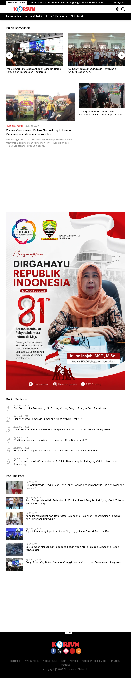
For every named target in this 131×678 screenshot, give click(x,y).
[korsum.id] (24, 9)
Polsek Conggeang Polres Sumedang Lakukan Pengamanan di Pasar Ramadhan (38, 132)
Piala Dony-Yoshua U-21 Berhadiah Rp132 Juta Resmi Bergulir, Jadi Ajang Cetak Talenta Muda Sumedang (66, 463)
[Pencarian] (123, 9)
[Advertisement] (65, 178)
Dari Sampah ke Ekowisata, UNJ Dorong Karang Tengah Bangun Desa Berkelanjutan (62, 408)
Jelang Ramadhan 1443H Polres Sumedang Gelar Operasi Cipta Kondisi (101, 113)
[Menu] (8, 9)
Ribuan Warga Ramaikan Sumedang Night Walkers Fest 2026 (50, 2)
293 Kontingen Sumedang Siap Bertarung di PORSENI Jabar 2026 (92, 70)
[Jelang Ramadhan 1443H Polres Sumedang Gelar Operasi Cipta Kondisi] (102, 95)
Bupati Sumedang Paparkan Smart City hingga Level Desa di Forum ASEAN (56, 450)
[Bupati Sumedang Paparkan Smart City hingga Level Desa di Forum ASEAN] (14, 534)
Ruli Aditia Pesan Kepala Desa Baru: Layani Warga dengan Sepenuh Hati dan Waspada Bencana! (75, 486)
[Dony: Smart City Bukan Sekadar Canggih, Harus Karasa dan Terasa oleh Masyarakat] (34, 49)
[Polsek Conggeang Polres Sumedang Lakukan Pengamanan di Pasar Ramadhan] (40, 102)
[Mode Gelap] (117, 9)
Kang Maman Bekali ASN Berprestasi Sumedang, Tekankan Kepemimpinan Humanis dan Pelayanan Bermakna (73, 517)
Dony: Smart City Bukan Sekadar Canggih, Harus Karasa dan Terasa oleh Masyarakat (33, 70)
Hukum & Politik (14, 125)
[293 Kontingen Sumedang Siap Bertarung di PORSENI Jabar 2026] (96, 49)
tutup (68, 632)
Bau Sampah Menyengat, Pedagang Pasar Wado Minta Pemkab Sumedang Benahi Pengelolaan (72, 548)
